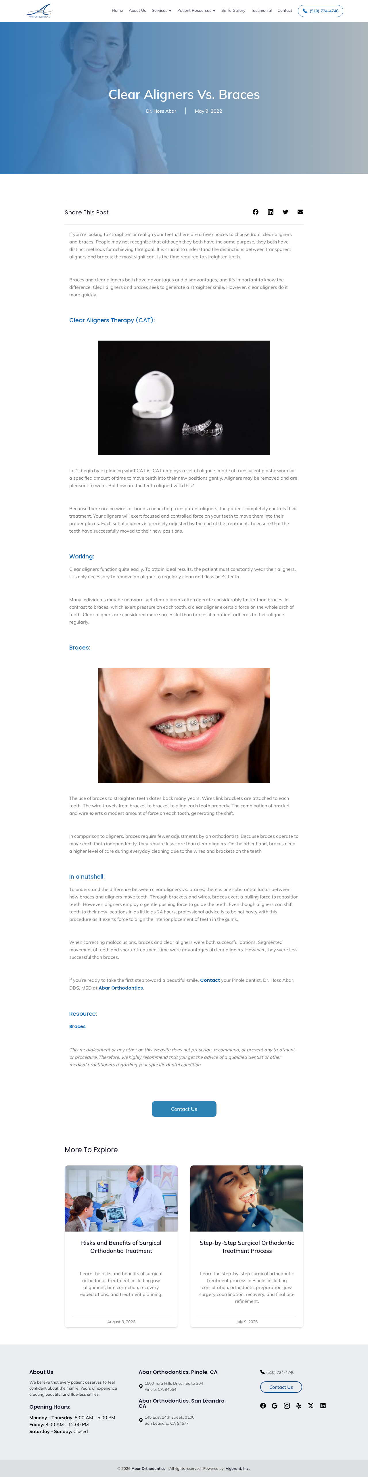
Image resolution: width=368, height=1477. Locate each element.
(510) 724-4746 (324, 11)
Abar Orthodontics (121, 988)
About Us (137, 10)
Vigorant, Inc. (238, 1468)
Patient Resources (194, 10)
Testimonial (261, 10)
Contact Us (184, 1109)
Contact (284, 10)
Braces (77, 1026)
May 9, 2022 (208, 111)
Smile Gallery (233, 10)
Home (117, 10)
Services (159, 10)
